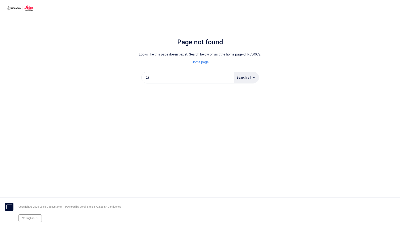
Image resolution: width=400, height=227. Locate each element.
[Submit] (147, 77)
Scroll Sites (86, 206)
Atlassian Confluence (108, 206)
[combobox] (188, 77)
